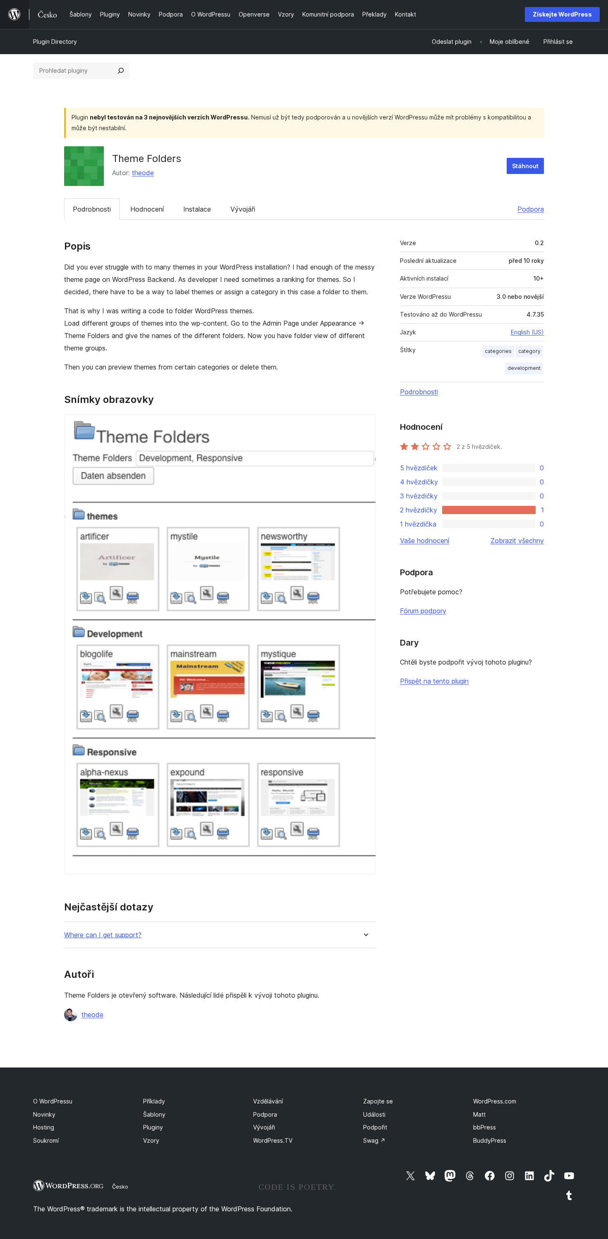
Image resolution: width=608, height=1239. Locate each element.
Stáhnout (525, 165)
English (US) (527, 332)
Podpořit (375, 1127)
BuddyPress (489, 1140)
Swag (374, 1140)
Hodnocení (147, 209)
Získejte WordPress (562, 14)
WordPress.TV (272, 1140)
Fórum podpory (423, 611)
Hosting (43, 1127)
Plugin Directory (55, 41)
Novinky (44, 1114)
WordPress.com (494, 1101)
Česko (120, 1186)
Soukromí (46, 1140)
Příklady (154, 1101)
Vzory (151, 1140)
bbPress (484, 1127)
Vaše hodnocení (424, 540)
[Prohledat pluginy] (121, 70)
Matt (479, 1114)
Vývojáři (242, 209)
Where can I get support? (102, 935)
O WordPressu (52, 1101)
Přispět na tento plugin (434, 681)
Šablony (154, 1114)
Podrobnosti (92, 209)
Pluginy (153, 1127)
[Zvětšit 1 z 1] (365, 425)
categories (498, 351)
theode (143, 173)
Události (374, 1114)
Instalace (197, 209)
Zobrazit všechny (517, 540)
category (529, 351)
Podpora (530, 209)
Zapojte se (378, 1101)
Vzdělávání (268, 1101)
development (524, 368)
